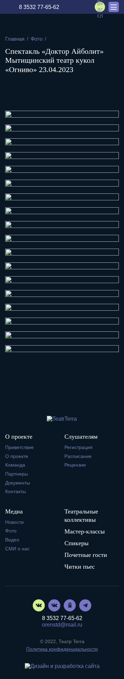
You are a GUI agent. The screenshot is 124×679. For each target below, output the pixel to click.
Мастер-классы (84, 531)
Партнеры (16, 474)
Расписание (78, 456)
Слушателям (80, 436)
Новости (14, 522)
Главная (14, 39)
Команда (15, 465)
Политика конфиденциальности (62, 649)
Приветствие (19, 447)
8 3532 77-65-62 (39, 7)
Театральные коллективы (81, 515)
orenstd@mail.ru (62, 625)
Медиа (14, 511)
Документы (17, 483)
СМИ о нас (17, 548)
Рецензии (75, 465)
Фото (36, 39)
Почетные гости (85, 554)
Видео (12, 539)
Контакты (15, 491)
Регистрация (78, 447)
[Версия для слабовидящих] (100, 7)
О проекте (18, 436)
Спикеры (76, 543)
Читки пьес (79, 566)
